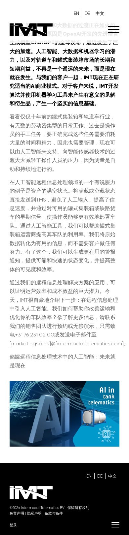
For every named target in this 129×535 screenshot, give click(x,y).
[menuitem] (110, 29)
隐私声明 (34, 513)
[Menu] (110, 29)
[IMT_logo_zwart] (53, 29)
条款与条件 (54, 513)
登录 (13, 525)
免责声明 (17, 513)
